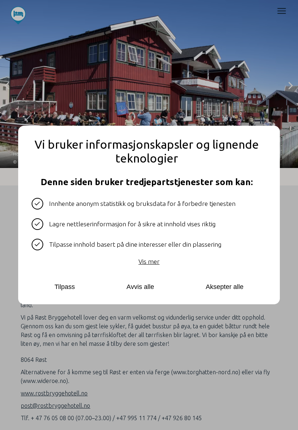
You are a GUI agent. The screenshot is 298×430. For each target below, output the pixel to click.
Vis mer (149, 261)
